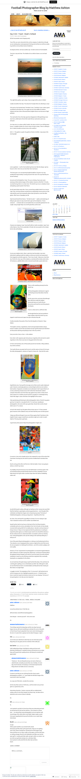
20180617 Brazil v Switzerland (60, 106)
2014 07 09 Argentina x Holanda (61, 184)
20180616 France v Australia (60, 108)
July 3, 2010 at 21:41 (21, 645)
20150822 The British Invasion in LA (62, 144)
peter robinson (14, 602)
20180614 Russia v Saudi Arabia (61, 112)
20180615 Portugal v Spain (60, 110)
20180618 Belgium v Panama (60, 104)
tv (16, 595)
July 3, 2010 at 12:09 (24, 602)
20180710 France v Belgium (60, 71)
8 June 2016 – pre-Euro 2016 (60, 120)
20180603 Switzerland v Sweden (61, 77)
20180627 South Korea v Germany (61, 87)
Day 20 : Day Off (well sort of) (18, 30)
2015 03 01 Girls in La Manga (60, 165)
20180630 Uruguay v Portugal (60, 83)
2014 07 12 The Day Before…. (60, 182)
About (18, 14)
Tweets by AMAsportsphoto (58, 219)
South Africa (13, 595)
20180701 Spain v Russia (59, 81)
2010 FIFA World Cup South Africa (29, 592)
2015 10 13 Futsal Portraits (60, 138)
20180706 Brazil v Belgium (60, 75)
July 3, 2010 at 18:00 (17, 636)
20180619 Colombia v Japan (60, 102)
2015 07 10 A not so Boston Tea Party (62, 151)
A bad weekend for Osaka (59, 131)
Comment (44, 762)
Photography (17, 594)
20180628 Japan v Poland (59, 85)
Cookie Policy (33, 776)
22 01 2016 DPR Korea (59, 129)
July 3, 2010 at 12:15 (29, 624)
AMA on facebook (57, 278)
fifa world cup (41, 592)
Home (12, 14)
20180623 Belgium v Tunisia (60, 95)
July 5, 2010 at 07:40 (19, 722)
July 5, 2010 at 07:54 (31, 658)
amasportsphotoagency (17, 624)
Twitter (55, 217)
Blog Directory (27, 14)
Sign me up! (56, 53)
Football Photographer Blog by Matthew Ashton (40, 7)
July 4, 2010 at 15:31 (17, 702)
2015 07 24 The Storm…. (59, 146)
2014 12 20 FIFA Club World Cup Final (62, 167)
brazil (27, 594)
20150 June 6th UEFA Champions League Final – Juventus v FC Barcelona (61, 155)
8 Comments (23, 36)
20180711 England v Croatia (60, 69)
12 (53, 209)
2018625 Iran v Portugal (59, 91)
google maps (41, 594)
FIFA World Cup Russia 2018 (60, 117)
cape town (31, 594)
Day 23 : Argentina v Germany (42, 30)
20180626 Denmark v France (60, 89)
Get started (53, 2)
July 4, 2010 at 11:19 (24, 670)
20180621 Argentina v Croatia (60, 98)
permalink (27, 595)
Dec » (56, 214)
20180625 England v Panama (60, 93)
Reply (31, 602)
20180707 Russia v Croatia (60, 73)
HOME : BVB (56, 136)
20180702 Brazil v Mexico (59, 79)
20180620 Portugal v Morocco (60, 100)
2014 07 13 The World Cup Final (61, 180)
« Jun (53, 214)
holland (46, 594)
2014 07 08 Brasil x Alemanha (60, 186)
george (35, 594)
